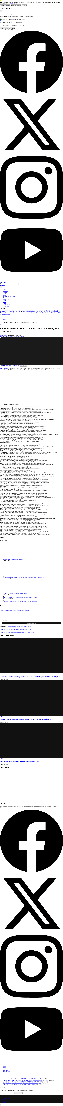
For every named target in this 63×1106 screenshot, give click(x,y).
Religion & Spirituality (8, 1068)
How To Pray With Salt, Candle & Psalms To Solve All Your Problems (20, 597)
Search (1, 284)
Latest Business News (18, 336)
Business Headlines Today (6, 336)
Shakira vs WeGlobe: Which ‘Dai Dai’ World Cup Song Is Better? (19, 1084)
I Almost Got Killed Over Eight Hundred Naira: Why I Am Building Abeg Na (41, 311)
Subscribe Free (31, 623)
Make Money (6, 299)
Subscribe (2, 285)
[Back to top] (0, 1105)
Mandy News (3, 368)
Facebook (7, 365)
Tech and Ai (6, 297)
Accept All (24, 5)
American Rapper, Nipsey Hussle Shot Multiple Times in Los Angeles (20, 601)
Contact (5, 1101)
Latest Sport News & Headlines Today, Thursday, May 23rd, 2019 (16, 629)
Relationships (6, 304)
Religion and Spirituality (9, 296)
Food (4, 303)
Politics (5, 292)
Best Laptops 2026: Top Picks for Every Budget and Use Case (19, 761)
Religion (10, 610)
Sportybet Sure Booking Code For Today (13, 559)
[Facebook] (31, 92)
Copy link (24, 365)
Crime (4, 302)
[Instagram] (31, 218)
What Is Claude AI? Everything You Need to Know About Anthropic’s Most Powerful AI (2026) (30, 677)
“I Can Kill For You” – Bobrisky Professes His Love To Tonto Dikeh (17, 632)
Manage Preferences (5, 5)
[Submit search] (18, 284)
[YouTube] (31, 281)
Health (4, 300)
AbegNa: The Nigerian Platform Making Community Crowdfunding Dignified (19, 312)
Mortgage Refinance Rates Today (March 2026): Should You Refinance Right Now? (26, 719)
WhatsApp (17, 365)
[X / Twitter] (31, 155)
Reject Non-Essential (16, 5)
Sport (4, 293)
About (4, 1102)
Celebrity (5, 291)
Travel (4, 295)
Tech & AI (15, 610)
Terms (4, 1099)
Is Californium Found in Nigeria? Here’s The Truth (15, 593)
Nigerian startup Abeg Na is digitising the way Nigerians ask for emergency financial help (25, 1080)
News (2, 610)
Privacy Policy (13, 3)
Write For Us (6, 306)
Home (4, 289)
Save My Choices (5, 28)
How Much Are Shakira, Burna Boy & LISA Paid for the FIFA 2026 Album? (19, 310)
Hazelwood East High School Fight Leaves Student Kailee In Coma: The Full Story (23, 577)
